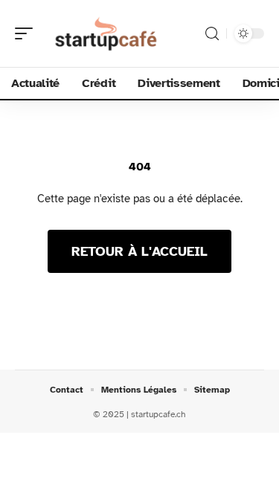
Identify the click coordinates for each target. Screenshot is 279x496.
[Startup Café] (107, 33)
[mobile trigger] (27, 33)
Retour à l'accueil (139, 251)
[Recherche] (212, 33)
